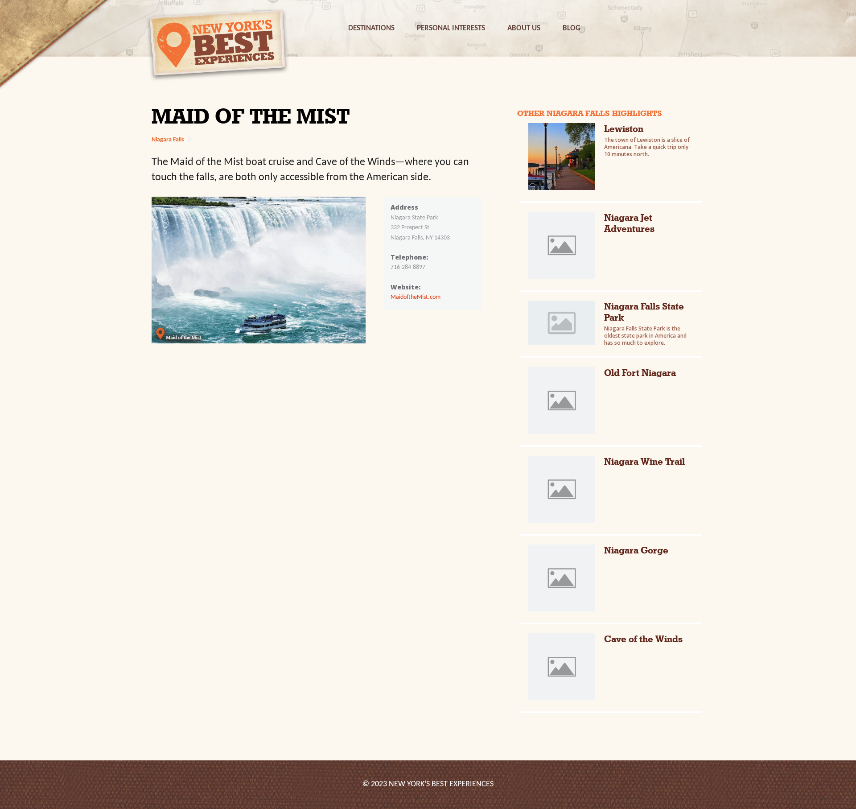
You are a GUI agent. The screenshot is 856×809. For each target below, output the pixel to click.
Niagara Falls (168, 139)
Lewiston (623, 128)
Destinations (371, 28)
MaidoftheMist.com (415, 297)
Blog (571, 28)
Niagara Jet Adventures (629, 223)
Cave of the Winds (643, 638)
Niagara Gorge (636, 550)
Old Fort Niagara (640, 372)
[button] (371, 28)
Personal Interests (451, 28)
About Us (523, 28)
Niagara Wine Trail (644, 461)
